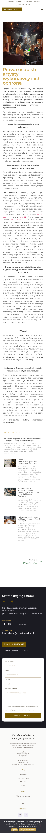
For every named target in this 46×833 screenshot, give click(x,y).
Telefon (7, 679)
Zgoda (14, 830)
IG (26, 814)
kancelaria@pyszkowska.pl (18, 633)
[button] (42, 9)
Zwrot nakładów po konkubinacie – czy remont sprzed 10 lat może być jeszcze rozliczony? (28, 492)
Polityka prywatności (27, 830)
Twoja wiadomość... (11, 688)
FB (20, 814)
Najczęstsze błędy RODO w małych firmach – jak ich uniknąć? (29, 519)
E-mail (7, 670)
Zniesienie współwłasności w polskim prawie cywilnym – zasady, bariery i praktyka (22, 440)
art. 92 (23, 217)
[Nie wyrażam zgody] (42, 826)
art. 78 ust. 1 (18, 220)
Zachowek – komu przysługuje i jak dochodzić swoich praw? (28, 462)
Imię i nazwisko (9, 661)
